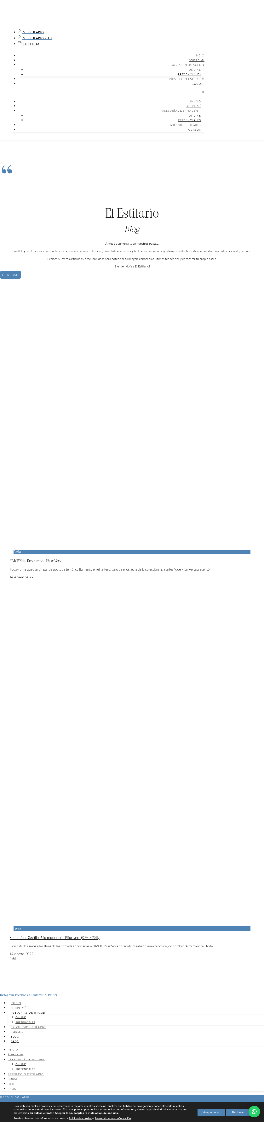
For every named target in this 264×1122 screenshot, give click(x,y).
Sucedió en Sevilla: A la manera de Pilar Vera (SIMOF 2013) (55, 937)
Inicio (199, 55)
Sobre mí (196, 60)
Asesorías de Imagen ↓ (185, 64)
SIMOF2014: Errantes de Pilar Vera (35, 560)
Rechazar (238, 1112)
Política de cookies (80, 1118)
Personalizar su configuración (113, 1118)
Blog (15, 1036)
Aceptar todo (211, 1112)
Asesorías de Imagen (29, 1012)
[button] (107, 92)
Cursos (198, 83)
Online (195, 69)
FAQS (15, 1041)
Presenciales (189, 74)
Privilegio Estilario (186, 79)
